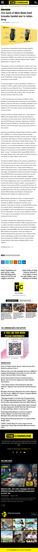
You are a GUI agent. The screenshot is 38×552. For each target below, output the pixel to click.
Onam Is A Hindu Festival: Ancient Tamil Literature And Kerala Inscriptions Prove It (17, 367)
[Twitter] (7, 262)
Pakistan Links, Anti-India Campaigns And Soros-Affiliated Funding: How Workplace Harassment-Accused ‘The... (18, 491)
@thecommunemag (14, 513)
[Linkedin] (24, 262)
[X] (21, 452)
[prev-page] (18, 323)
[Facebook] (3, 262)
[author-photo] (19, 287)
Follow (34, 514)
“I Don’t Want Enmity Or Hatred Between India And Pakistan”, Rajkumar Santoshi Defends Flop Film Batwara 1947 (31, 315)
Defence (8, 9)
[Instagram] (17, 452)
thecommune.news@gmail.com (22, 449)
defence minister (15, 255)
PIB (12, 247)
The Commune (6, 22)
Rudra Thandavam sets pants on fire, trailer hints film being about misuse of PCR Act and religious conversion (8, 274)
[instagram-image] (7, 524)
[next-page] (20, 323)
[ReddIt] (15, 262)
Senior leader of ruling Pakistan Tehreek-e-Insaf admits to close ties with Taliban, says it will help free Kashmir (29, 274)
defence (8, 255)
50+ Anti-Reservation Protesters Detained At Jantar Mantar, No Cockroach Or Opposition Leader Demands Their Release (18, 315)
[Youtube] (24, 452)
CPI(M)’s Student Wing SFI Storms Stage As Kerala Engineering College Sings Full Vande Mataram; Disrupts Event (18, 425)
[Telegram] (20, 262)
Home (2, 6)
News (6, 6)
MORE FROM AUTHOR (25, 300)
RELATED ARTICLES (12, 300)
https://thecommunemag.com (19, 295)
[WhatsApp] (11, 262)
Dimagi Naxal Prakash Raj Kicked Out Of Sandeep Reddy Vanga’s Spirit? (18, 420)
